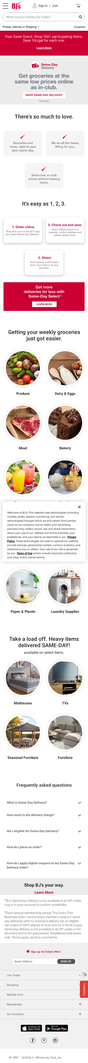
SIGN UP (66, 961)
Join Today (13, 975)
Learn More (44, 48)
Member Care (15, 994)
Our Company (15, 1014)
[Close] (79, 507)
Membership (14, 1004)
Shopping (13, 985)
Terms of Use (24, 553)
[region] (44, 532)
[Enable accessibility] (84, 974)
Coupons (79, 26)
